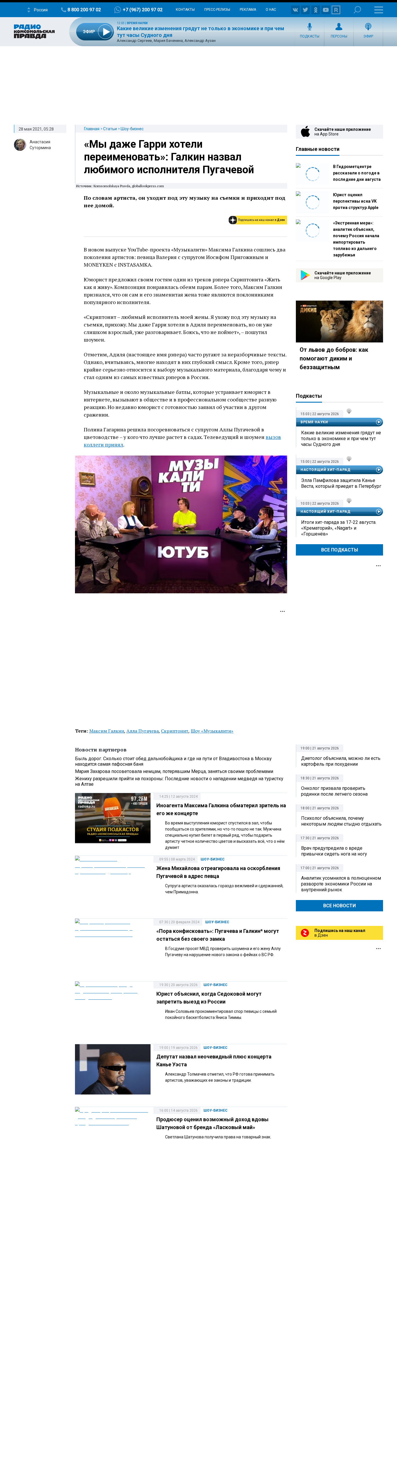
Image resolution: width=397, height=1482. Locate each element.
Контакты (185, 10)
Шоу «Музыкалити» (212, 731)
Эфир (368, 36)
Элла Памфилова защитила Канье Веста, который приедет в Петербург (341, 483)
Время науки (137, 23)
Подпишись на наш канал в (261, 220)
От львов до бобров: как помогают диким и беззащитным (334, 358)
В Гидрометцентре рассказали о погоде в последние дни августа (357, 173)
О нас (271, 10)
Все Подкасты (339, 550)
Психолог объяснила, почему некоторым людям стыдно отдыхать (341, 821)
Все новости (339, 905)
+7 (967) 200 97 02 (142, 10)
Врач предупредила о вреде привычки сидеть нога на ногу (334, 851)
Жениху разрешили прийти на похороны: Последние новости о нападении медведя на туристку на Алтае (179, 781)
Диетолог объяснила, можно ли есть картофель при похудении (340, 761)
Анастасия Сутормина (40, 145)
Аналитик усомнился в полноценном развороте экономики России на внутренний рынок (341, 883)
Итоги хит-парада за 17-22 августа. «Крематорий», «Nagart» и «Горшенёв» (338, 528)
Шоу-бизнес (132, 128)
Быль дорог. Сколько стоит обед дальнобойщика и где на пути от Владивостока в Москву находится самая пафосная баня (173, 761)
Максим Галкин (106, 731)
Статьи (110, 128)
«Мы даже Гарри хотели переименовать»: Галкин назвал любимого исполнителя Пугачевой (169, 157)
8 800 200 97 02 (84, 10)
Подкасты (309, 36)
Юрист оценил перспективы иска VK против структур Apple (355, 201)
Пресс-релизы (217, 10)
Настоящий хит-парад (325, 470)
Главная (91, 128)
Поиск (357, 9)
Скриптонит (174, 731)
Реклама (248, 10)
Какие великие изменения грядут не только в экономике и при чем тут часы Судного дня (341, 438)
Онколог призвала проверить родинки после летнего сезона (334, 791)
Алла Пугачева (142, 731)
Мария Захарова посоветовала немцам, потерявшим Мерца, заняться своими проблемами (174, 771)
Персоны (339, 36)
